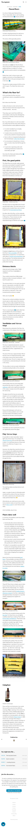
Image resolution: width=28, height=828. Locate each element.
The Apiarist (5, 2)
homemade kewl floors (16, 210)
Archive (14, 804)
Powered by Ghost (14, 819)
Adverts (14, 802)
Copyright (14, 809)
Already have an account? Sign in (14, 792)
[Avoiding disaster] (14, 762)
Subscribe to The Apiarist (14, 790)
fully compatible (13, 253)
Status (14, 815)
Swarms (14, 811)
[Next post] (26, 739)
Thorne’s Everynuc (7, 440)
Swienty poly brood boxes (16, 256)
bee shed (5, 615)
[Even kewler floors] (14, 765)
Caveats (14, 806)
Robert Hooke (17, 717)
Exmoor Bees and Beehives (9, 618)
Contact (14, 808)
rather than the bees (19, 138)
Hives (20, 6)
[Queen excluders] (14, 759)
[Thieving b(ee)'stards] (14, 755)
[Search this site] (23, 2)
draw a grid (9, 504)
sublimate (5, 387)
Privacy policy (14, 813)
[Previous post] (2, 739)
